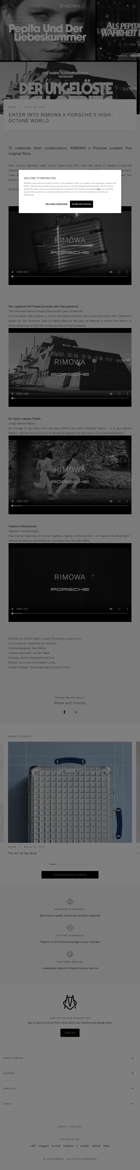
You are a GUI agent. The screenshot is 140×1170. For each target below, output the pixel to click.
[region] (70, 191)
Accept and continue (81, 204)
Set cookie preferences (56, 203)
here (98, 189)
